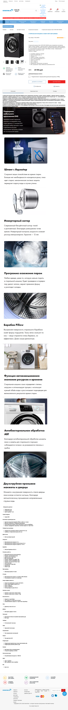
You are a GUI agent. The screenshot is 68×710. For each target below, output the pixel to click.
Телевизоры (13, 22)
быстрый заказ (56, 81)
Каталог (26, 690)
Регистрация (62, 1)
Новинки (11, 1)
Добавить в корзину (37, 81)
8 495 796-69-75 (17, 10)
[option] (14, 45)
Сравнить (57, 86)
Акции (7, 22)
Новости (5, 1)
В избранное (38, 86)
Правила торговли (17, 700)
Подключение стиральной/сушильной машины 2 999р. (46, 76)
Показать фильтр (8, 26)
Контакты (5, 2)
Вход (56, 1)
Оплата (16, 1)
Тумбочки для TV (28, 693)
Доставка (21, 1)
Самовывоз (27, 1)
